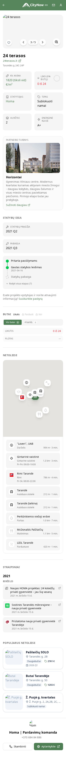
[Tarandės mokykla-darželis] (18, 392)
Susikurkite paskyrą (31, 298)
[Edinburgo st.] (40, 391)
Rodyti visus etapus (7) (20, 283)
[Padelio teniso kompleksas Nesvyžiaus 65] (47, 383)
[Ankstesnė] (23, 42)
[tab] (13, 322)
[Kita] (42, 42)
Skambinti (20, 746)
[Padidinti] (56, 42)
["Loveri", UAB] (26, 382)
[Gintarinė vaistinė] (30, 395)
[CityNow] (33, 5)
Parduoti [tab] (29, 314)
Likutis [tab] (16, 314)
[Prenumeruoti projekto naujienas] (9, 43)
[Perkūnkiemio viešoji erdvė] (45, 410)
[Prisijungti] (61, 5)
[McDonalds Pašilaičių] (39, 414)
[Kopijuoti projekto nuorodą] (46, 5)
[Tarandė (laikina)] (35, 392)
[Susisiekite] (53, 5)
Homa (10, 101)
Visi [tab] (40, 314)
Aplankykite (48, 746)
